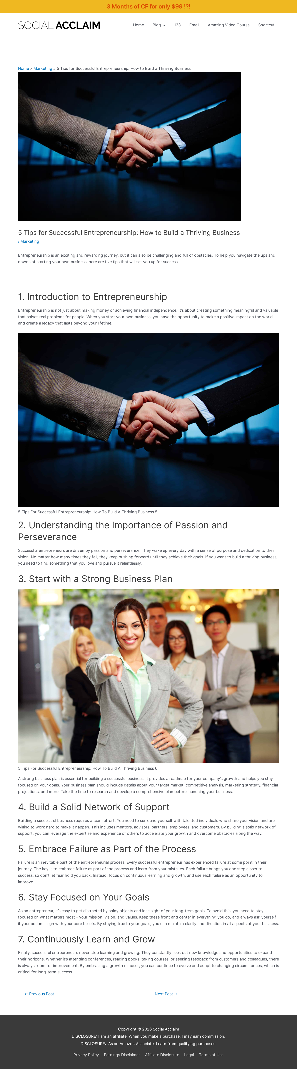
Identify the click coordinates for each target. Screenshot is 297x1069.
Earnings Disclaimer (122, 1054)
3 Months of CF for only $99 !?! (148, 6)
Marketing (29, 241)
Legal (189, 1054)
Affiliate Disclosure (162, 1054)
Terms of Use (211, 1054)
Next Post (166, 994)
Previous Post (39, 994)
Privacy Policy (86, 1054)
